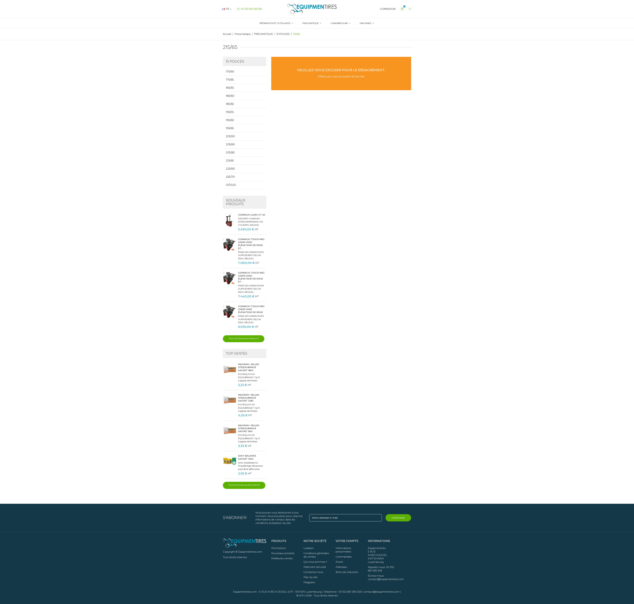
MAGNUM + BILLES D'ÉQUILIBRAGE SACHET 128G (248, 397)
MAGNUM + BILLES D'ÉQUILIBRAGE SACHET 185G (248, 367)
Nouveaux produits (282, 553)
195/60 (230, 120)
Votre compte (347, 541)
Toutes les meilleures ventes (244, 485)
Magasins (309, 582)
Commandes (344, 556)
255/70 (230, 176)
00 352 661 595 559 (251, 8)
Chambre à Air (339, 23)
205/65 (230, 152)
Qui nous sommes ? (315, 561)
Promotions (278, 548)
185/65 (230, 104)
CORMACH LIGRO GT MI (251, 214)
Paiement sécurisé (314, 566)
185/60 (230, 95)
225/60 (230, 168)
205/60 (230, 144)
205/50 (230, 136)
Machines (366, 23)
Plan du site (310, 577)
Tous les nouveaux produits (244, 338)
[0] (402, 9)
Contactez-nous (313, 572)
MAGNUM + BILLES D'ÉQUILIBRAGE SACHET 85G (248, 428)
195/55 (230, 112)
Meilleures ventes (282, 558)
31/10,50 (231, 184)
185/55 (230, 87)
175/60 (230, 71)
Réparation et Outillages (275, 23)
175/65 (230, 79)
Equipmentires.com (245, 591)
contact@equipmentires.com (382, 591)
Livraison (308, 548)
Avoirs (339, 561)
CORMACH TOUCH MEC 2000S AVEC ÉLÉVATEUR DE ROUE (251, 309)
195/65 (230, 128)
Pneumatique (310, 23)
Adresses (341, 566)
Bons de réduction (347, 572)
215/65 (230, 160)
